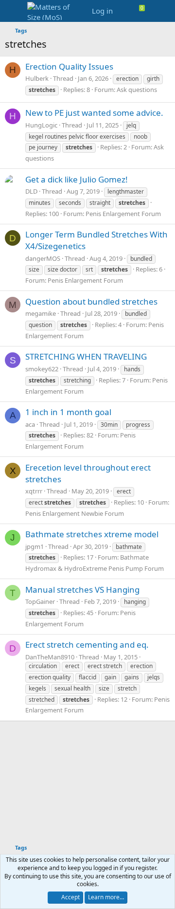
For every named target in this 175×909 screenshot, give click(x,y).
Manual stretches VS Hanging (82, 589)
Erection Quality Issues (69, 66)
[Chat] (145, 11)
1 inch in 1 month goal (68, 412)
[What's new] (127, 11)
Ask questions (137, 89)
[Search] (163, 11)
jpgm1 (34, 546)
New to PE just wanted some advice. (94, 112)
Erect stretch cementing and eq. (87, 644)
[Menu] (13, 11)
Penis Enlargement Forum (123, 213)
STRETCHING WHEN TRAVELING (86, 356)
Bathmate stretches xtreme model (91, 534)
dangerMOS (42, 258)
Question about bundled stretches (91, 301)
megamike (40, 313)
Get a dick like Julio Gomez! (76, 179)
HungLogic (41, 125)
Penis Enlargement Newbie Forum (74, 513)
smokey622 (41, 368)
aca (30, 424)
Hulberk (37, 78)
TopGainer (40, 601)
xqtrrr (33, 491)
